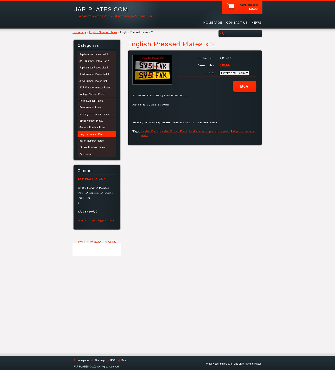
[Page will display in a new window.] (152, 83)
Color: (211, 73)
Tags (135, 131)
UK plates (224, 131)
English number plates (202, 131)
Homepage (79, 32)
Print (124, 360)
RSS (113, 360)
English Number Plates (103, 32)
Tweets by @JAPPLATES (97, 241)
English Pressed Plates (173, 131)
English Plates (149, 131)
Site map (99, 360)
